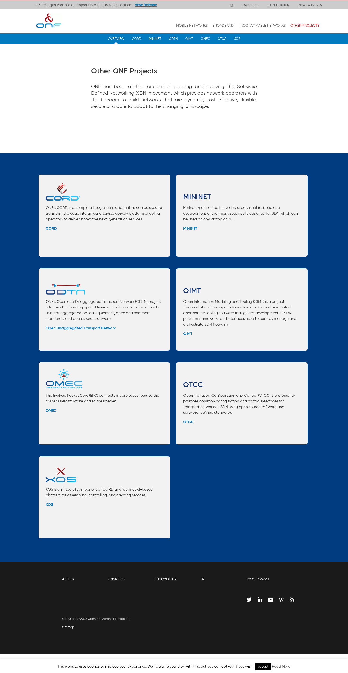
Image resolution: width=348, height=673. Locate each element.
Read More (281, 666)
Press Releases (258, 579)
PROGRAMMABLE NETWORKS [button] (262, 25)
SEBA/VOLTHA (166, 579)
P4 (202, 579)
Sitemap (68, 627)
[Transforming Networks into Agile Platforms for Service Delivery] (48, 20)
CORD (136, 38)
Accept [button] (263, 666)
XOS (237, 38)
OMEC (205, 38)
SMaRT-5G (116, 579)
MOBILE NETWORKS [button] (192, 25)
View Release (146, 5)
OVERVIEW (116, 38)
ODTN (173, 38)
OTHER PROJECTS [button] (305, 25)
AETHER (68, 579)
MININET (155, 38)
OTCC (222, 38)
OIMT (189, 38)
